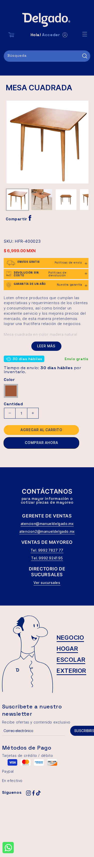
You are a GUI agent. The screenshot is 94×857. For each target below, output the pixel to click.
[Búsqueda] (84, 55)
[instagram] (28, 793)
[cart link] (11, 35)
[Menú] (84, 34)
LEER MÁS (46, 346)
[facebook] (33, 793)
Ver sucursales (47, 582)
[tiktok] (38, 793)
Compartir (17, 219)
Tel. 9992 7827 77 (47, 550)
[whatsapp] (8, 847)
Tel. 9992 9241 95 (47, 558)
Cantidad (13, 404)
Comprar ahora (41, 442)
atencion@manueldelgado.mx (47, 523)
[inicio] (47, 20)
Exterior (71, 670)
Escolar (71, 659)
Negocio (70, 637)
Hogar (67, 648)
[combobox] (47, 56)
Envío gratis (76, 359)
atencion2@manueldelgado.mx (47, 531)
